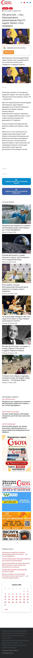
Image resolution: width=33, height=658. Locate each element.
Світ (3, 399)
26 (13, 602)
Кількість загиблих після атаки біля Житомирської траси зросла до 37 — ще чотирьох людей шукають (15, 576)
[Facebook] (27, 2)
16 (28, 597)
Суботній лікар (10, 399)
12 (13, 597)
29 (24, 602)
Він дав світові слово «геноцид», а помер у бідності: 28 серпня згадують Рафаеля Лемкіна (16, 348)
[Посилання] (6, 2)
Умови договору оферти (10, 650)
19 (13, 599)
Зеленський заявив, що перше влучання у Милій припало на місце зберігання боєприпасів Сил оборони (16, 429)
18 (9, 599)
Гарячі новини (7, 412)
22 (24, 599)
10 (5, 597)
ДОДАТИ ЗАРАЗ (8, 52)
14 (20, 597)
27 (16, 602)
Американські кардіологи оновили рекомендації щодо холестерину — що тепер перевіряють (16, 227)
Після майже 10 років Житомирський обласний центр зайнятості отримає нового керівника (15, 288)
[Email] (21, 2)
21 (20, 599)
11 (9, 597)
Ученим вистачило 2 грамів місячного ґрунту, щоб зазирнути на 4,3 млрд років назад (15, 257)
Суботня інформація (8, 424)
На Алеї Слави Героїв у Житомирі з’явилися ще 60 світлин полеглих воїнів (16, 416)
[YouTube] (24, 2)
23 (28, 599)
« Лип (6, 609)
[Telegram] (30, 2)
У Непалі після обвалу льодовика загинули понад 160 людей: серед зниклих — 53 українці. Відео (16, 378)
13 (16, 597)
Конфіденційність (7, 653)
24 (5, 602)
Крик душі (15, 412)
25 (9, 602)
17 (5, 599)
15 (24, 597)
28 (20, 602)
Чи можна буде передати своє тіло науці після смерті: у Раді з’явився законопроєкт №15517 (16, 318)
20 (16, 599)
